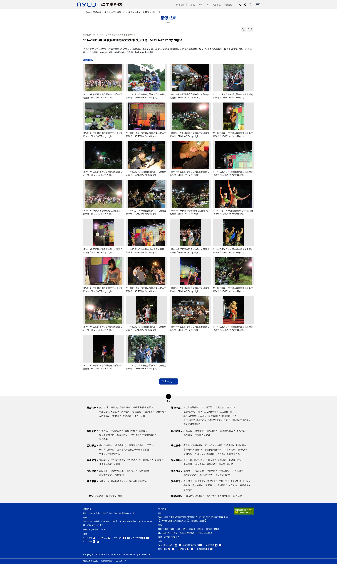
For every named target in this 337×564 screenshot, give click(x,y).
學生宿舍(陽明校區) (142, 407)
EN (200, 4)
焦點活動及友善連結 (193, 495)
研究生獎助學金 (106, 449)
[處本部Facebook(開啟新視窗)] (95, 541)
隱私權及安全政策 (240, 420)
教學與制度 (144, 470)
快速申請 (210, 495)
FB (207, 4)
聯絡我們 (119, 474)
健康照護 (136, 411)
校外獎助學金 (105, 445)
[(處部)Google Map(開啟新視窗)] (205, 520)
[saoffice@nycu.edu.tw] (212, 548)
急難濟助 (143, 430)
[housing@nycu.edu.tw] (201, 545)
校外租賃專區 (233, 453)
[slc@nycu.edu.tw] (174, 548)
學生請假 (131, 460)
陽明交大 (229, 4)
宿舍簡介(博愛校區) (193, 449)
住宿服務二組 (226, 411)
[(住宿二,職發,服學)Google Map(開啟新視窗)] (160, 520)
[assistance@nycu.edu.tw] (95, 537)
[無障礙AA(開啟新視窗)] (244, 512)
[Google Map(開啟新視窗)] (133, 513)
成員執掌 (219, 407)
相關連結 (176, 496)
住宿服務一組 (210, 411)
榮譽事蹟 (127, 415)
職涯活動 (199, 470)
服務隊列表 (234, 460)
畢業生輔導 (224, 470)
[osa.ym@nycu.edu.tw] (98, 541)
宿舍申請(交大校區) (214, 445)
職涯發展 (148, 411)
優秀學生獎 (120, 445)
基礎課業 (211, 430)
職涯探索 (188, 434)
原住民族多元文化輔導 (138, 12)
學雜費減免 (116, 430)
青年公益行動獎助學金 (109, 453)
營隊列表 (221, 460)
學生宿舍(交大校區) (108, 411)
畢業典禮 (211, 464)
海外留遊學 (237, 470)
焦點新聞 (103, 407)
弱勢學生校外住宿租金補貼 (141, 434)
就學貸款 (103, 430)
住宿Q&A (242, 449)
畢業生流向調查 (222, 474)
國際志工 (131, 470)
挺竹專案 (103, 439)
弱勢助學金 (130, 430)
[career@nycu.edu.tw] (148, 537)
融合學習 (199, 430)
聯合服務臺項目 (118, 481)
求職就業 (211, 470)
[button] (241, 5)
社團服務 (210, 460)
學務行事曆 (139, 415)
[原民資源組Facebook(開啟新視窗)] (189, 548)
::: (174, 4)
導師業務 (103, 460)
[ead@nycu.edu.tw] (129, 537)
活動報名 (103, 470)
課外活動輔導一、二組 (194, 415)
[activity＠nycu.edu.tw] (181, 545)
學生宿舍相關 (223, 495)
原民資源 (103, 415)
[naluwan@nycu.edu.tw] (193, 548)
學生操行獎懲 (117, 460)
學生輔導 (91, 460)
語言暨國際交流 (226, 430)
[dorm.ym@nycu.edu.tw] (110, 537)
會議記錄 (99, 495)
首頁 (88, 12)
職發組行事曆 (205, 474)
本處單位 (216, 4)
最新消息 (91, 407)
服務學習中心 (228, 415)
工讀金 (150, 445)
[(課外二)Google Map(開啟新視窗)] (188, 520)
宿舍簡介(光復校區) (214, 449)
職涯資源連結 (190, 474)
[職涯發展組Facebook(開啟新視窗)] (144, 537)
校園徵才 (188, 470)
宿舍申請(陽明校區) (193, 445)
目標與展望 (207, 407)
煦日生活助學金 (106, 434)
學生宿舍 (176, 445)
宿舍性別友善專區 (215, 453)
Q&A (226, 420)
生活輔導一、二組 (192, 411)
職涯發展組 (213, 415)
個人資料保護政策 (192, 424)
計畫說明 (188, 430)
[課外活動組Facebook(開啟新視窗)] (125, 537)
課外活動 (125, 411)
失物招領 (103, 481)
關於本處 (97, 12)
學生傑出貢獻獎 (226, 464)
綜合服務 (91, 481)
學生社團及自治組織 (193, 460)
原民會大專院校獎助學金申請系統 (133, 449)
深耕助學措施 (214, 420)
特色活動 (199, 464)
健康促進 (232, 485)
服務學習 (160, 411)
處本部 (230, 407)
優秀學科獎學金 (136, 445)
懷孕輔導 (159, 460)
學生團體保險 (145, 460)
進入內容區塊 (6, 1)
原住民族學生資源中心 (114, 12)
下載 (89, 496)
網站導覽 (180, 4)
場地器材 (188, 464)
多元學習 (241, 430)
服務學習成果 (117, 470)
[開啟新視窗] (243, 29)
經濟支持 (91, 430)
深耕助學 (115, 415)
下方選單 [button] (168, 396)
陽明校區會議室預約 (138, 481)
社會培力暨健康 (202, 434)
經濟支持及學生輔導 (120, 407)
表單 (120, 495)
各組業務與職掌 (191, 407)
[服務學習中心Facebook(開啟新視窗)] (170, 548)
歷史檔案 (110, 495)
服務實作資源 (105, 474)
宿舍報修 (230, 449)
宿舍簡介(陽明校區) (235, 445)
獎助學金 (91, 445)
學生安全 (199, 453)
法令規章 (176, 481)
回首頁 (192, 4)
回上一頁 (167, 381)
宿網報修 (188, 453)
